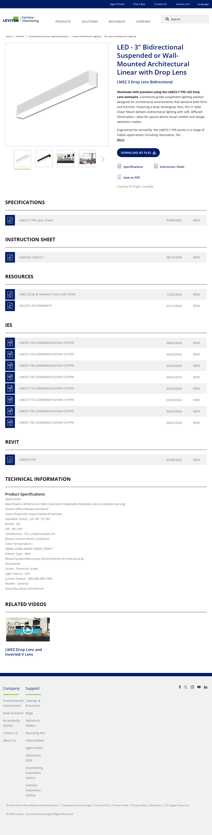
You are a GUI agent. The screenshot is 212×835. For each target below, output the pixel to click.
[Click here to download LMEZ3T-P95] (10, 459)
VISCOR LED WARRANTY (35, 306)
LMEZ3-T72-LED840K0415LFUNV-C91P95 (46, 400)
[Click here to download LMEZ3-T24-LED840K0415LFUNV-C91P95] (10, 354)
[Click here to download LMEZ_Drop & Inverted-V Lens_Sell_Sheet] (10, 294)
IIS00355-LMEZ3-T (31, 257)
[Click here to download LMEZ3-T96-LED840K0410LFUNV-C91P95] (10, 411)
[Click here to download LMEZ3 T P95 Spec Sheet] (10, 220)
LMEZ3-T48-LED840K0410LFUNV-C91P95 (46, 365)
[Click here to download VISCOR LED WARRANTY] (10, 306)
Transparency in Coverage (76, 805)
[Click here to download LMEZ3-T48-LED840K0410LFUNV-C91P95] (10, 365)
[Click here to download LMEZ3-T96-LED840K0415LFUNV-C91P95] (10, 422)
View (196, 220)
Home (9, 36)
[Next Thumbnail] (102, 159)
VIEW (196, 343)
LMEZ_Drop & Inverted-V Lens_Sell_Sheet (47, 294)
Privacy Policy (139, 805)
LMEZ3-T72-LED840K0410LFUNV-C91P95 (46, 388)
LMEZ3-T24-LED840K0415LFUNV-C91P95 (46, 354)
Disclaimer (155, 805)
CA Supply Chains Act (177, 805)
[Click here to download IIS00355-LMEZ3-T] (10, 257)
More (120, 140)
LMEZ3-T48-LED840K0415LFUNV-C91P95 (46, 377)
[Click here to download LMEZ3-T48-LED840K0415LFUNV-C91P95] (10, 377)
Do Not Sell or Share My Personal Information (32, 805)
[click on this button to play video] (28, 629)
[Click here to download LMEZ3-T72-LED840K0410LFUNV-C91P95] (10, 388)
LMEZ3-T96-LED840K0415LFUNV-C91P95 (46, 422)
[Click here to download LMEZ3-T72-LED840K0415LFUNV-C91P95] (10, 400)
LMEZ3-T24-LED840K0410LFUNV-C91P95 (46, 343)
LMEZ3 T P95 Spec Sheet (36, 220)
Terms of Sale (121, 805)
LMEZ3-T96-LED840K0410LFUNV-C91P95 (46, 411)
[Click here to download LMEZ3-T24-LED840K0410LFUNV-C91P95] (10, 343)
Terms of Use (102, 805)
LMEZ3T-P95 (27, 460)
